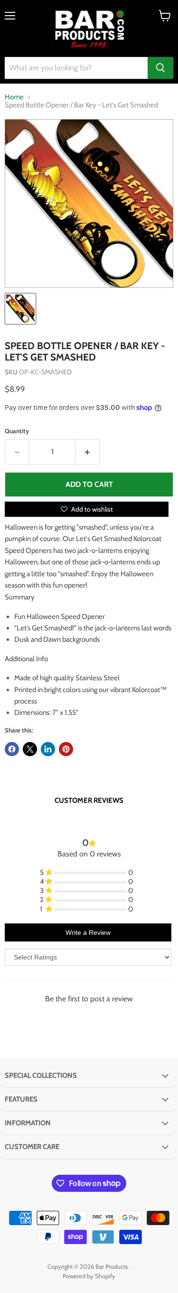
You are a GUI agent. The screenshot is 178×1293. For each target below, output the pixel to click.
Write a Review (88, 932)
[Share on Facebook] (12, 749)
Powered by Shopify (89, 1276)
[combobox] (76, 68)
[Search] (160, 68)
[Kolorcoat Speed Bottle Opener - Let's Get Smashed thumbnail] (20, 309)
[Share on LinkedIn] (48, 749)
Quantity (17, 431)
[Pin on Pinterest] (66, 749)
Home (14, 97)
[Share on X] (30, 749)
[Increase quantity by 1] (87, 451)
